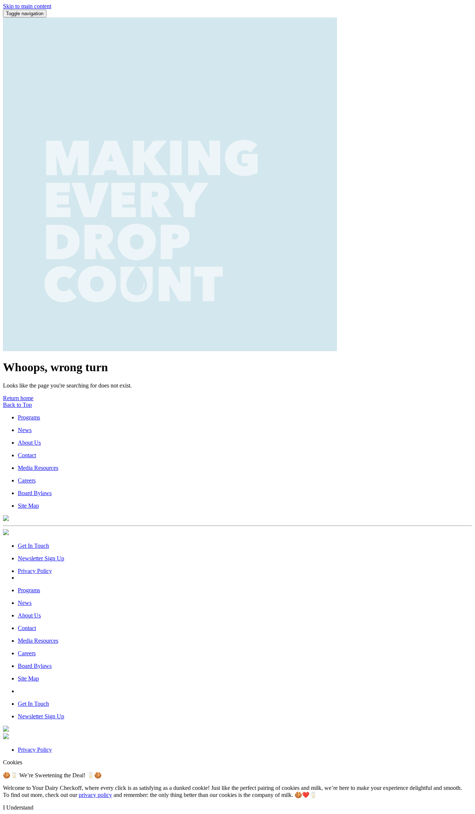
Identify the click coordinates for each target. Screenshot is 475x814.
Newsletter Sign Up (41, 558)
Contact (27, 455)
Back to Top (17, 405)
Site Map (28, 505)
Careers (27, 480)
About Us (29, 442)
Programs (29, 417)
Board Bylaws (35, 493)
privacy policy (95, 795)
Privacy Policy (35, 571)
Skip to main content (27, 6)
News (25, 430)
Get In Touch (33, 546)
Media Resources (38, 468)
